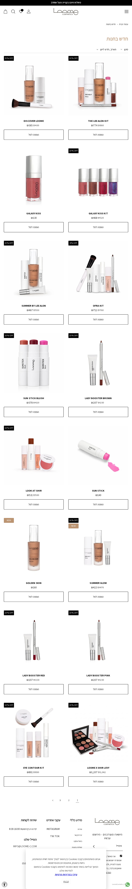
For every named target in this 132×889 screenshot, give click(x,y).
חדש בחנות (111, 24)
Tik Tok (55, 837)
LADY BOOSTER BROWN (98, 398)
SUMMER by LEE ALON (34, 305)
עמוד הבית (123, 24)
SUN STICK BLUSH (33, 398)
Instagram (53, 830)
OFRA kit (98, 305)
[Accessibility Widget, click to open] (4, 884)
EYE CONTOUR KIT (33, 767)
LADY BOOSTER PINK (98, 675)
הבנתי (66, 881)
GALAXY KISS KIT (98, 213)
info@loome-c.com (25, 846)
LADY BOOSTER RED (34, 675)
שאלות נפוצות (77, 847)
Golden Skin (34, 583)
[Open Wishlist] (21, 11)
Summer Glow (98, 583)
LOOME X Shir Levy (98, 767)
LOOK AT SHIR (34, 490)
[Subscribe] (94, 846)
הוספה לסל (98, 134)
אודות (80, 829)
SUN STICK (98, 490)
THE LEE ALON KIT (98, 121)
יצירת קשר (78, 835)
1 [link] (77, 800)
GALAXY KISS (33, 213)
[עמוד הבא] (53, 800)
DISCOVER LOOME (34, 121)
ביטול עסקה (78, 841)
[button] (126, 11)
